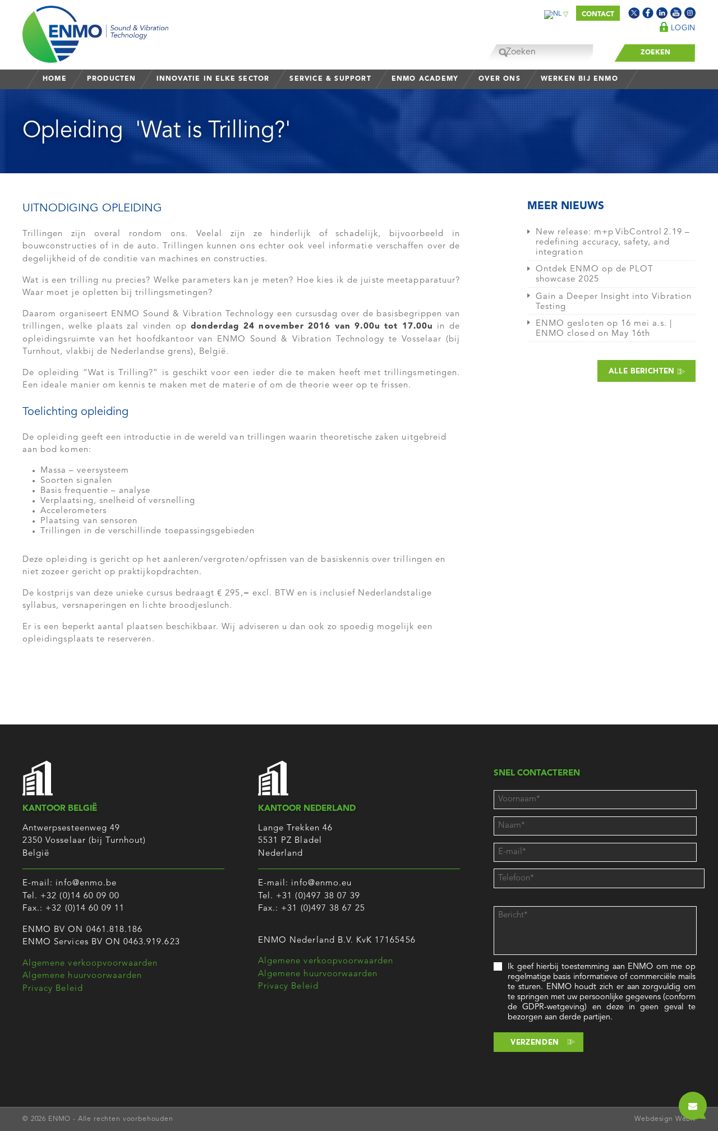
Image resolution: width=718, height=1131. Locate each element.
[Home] (95, 31)
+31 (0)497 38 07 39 (318, 896)
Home (55, 79)
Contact (598, 14)
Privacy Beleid (52, 989)
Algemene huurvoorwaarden (82, 976)
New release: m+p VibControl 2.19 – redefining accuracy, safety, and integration (613, 242)
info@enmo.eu (321, 883)
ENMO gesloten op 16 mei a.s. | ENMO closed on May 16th (604, 329)
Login (682, 28)
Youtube (676, 13)
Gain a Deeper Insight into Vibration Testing (614, 302)
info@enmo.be (86, 883)
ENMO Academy (425, 79)
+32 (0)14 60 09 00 (79, 896)
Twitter (633, 13)
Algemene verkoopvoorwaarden (90, 963)
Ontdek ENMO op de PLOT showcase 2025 (594, 274)
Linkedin (662, 13)
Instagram (690, 13)
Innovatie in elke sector (213, 79)
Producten (111, 79)
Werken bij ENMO (579, 79)
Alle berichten (643, 371)
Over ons (499, 79)
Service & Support (330, 79)
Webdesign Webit (665, 1119)
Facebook (647, 13)
